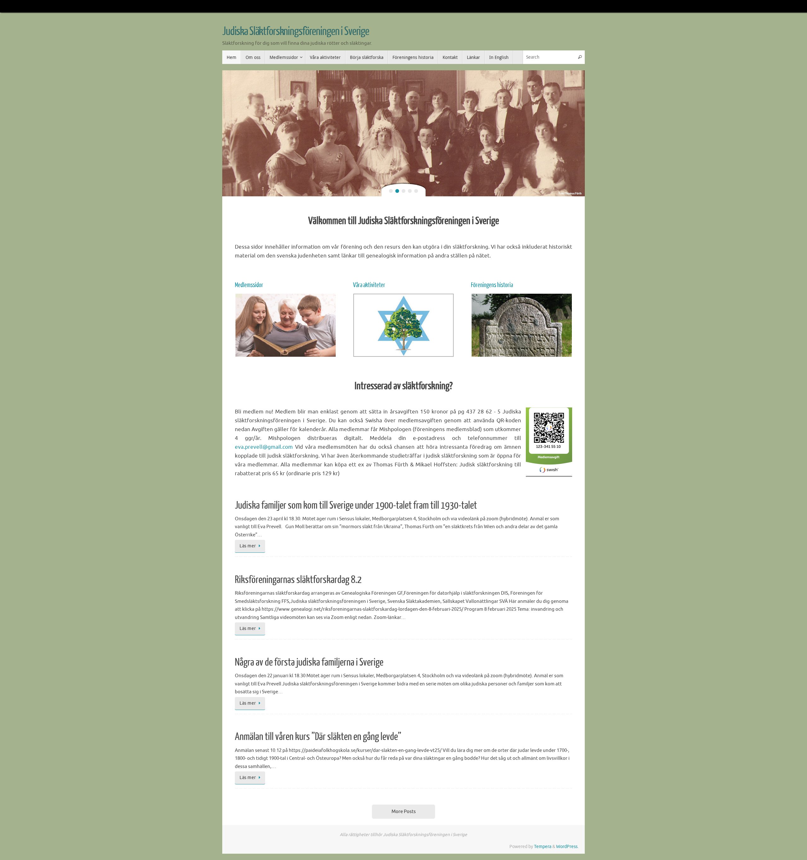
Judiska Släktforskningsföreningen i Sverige (295, 31)
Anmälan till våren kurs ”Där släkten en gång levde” (318, 736)
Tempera (542, 846)
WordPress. (567, 846)
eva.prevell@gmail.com (264, 447)
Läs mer (248, 546)
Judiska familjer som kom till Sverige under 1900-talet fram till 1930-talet (356, 505)
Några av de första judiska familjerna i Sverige (309, 662)
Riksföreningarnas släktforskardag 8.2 (298, 580)
